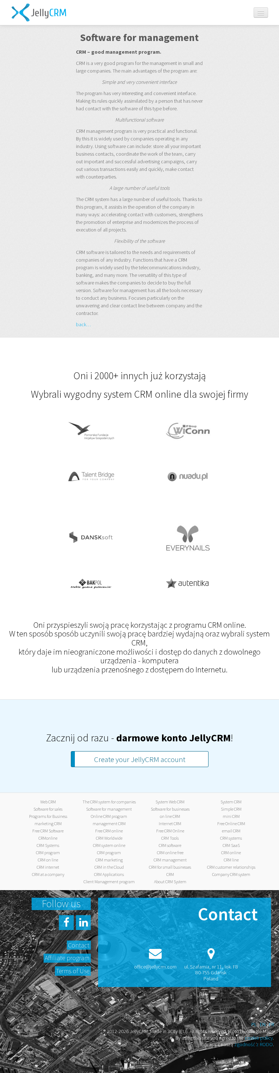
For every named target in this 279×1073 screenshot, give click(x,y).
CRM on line (48, 860)
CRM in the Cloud (109, 867)
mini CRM (231, 816)
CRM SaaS (231, 845)
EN (263, 1024)
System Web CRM (170, 801)
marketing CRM (48, 823)
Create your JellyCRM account (139, 759)
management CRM (109, 823)
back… (83, 324)
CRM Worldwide (109, 838)
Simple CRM (231, 809)
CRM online (231, 852)
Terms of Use (72, 971)
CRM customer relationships (231, 867)
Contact (78, 945)
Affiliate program (67, 958)
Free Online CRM (231, 823)
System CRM (231, 801)
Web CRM (48, 801)
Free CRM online (109, 831)
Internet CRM (170, 823)
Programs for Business (48, 816)
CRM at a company (48, 874)
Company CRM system (231, 874)
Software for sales (47, 809)
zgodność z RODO (253, 1044)
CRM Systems (48, 845)
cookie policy (259, 1038)
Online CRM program (109, 816)
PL (253, 1024)
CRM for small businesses (170, 867)
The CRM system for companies (109, 801)
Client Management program (109, 881)
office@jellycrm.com (155, 966)
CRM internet (48, 867)
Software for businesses (170, 809)
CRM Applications (109, 874)
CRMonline (48, 838)
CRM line (231, 860)
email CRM (231, 831)
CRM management (170, 860)
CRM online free (170, 852)
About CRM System (170, 881)
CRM (170, 874)
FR (271, 1024)
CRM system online (109, 845)
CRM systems (231, 838)
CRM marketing (109, 860)
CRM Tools (170, 838)
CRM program (48, 852)
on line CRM (170, 816)
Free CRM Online (170, 831)
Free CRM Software (48, 831)
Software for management (109, 809)
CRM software (170, 845)
